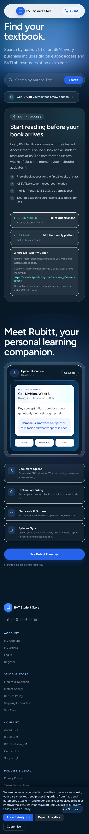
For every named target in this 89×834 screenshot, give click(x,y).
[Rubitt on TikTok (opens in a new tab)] (8, 619)
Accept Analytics (18, 817)
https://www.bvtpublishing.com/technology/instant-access (44, 279)
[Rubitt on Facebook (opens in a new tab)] (26, 619)
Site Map (10, 710)
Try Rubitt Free (52, 555)
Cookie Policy (21, 809)
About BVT (11, 730)
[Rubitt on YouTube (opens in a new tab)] (35, 619)
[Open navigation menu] (11, 11)
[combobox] (44, 80)
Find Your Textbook (16, 682)
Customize (14, 826)
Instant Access (14, 689)
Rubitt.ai (11, 737)
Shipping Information (17, 703)
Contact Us (11, 751)
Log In (8, 655)
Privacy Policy (13, 778)
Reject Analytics (49, 817)
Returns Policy (13, 696)
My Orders (11, 648)
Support (11, 759)
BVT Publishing (15, 744)
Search (73, 80)
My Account (12, 641)
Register (9, 662)
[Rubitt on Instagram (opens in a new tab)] (17, 619)
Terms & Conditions (16, 785)
